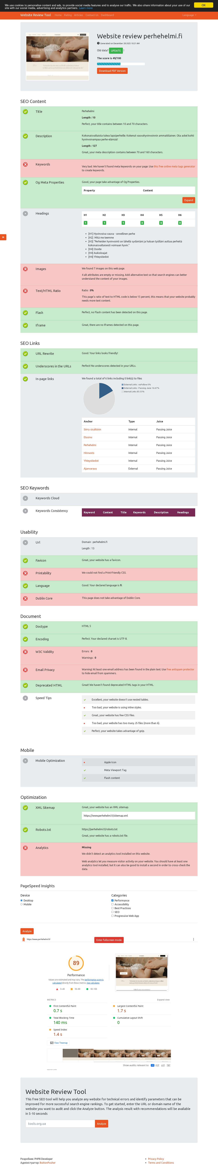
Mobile (27, 904)
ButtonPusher (48, 1162)
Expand (188, 200)
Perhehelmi (90, 445)
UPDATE (116, 50)
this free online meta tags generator (174, 166)
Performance (122, 900)
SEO (117, 912)
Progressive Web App (127, 915)
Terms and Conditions (161, 1162)
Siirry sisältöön (92, 429)
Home (58, 15)
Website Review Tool (35, 15)
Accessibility (122, 904)
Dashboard (107, 15)
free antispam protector (180, 669)
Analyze (27, 931)
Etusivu (88, 437)
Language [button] (188, 15)
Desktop (28, 900)
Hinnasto (89, 452)
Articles (78, 15)
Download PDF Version (112, 70)
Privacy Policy (156, 1158)
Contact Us (92, 15)
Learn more (86, 8)
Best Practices (123, 908)
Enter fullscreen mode (109, 940)
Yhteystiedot (91, 460)
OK (204, 5)
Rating (68, 15)
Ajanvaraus (90, 468)
